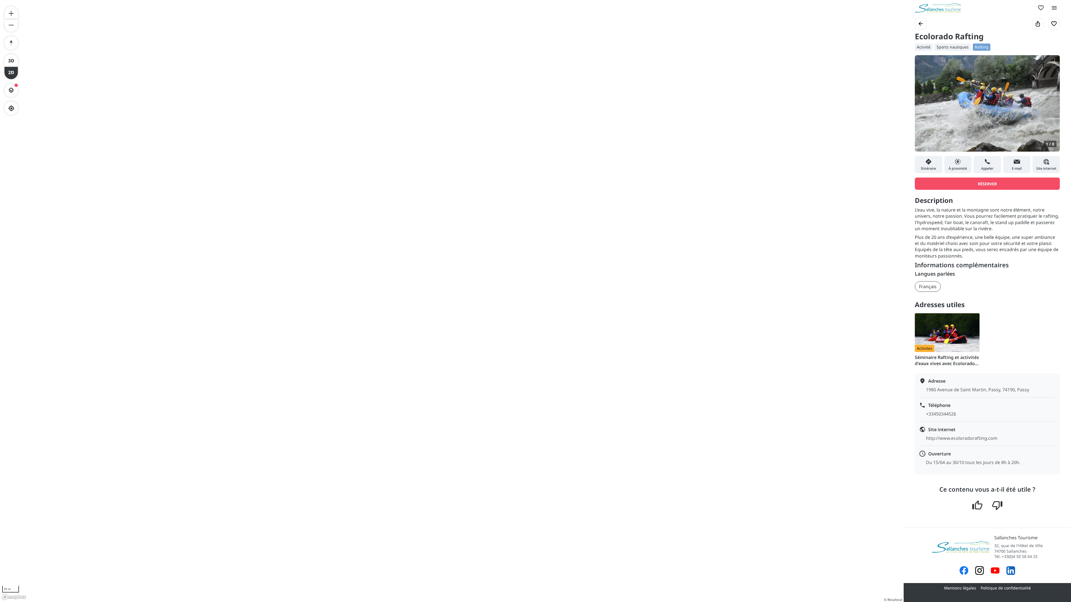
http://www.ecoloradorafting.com (961, 438)
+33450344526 (941, 414)
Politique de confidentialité (1006, 588)
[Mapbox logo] (14, 597)
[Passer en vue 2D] (11, 73)
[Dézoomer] (11, 26)
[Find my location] (11, 108)
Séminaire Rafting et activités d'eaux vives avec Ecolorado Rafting (947, 360)
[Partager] (1038, 24)
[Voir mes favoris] (1040, 7)
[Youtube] (995, 571)
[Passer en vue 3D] (11, 60)
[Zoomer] (11, 13)
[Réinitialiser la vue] (11, 43)
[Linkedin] (1010, 571)
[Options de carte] (11, 90)
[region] (452, 301)
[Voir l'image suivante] (1049, 106)
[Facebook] (963, 571)
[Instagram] (979, 571)
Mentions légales (960, 588)
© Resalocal (893, 599)
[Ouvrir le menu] (1054, 7)
